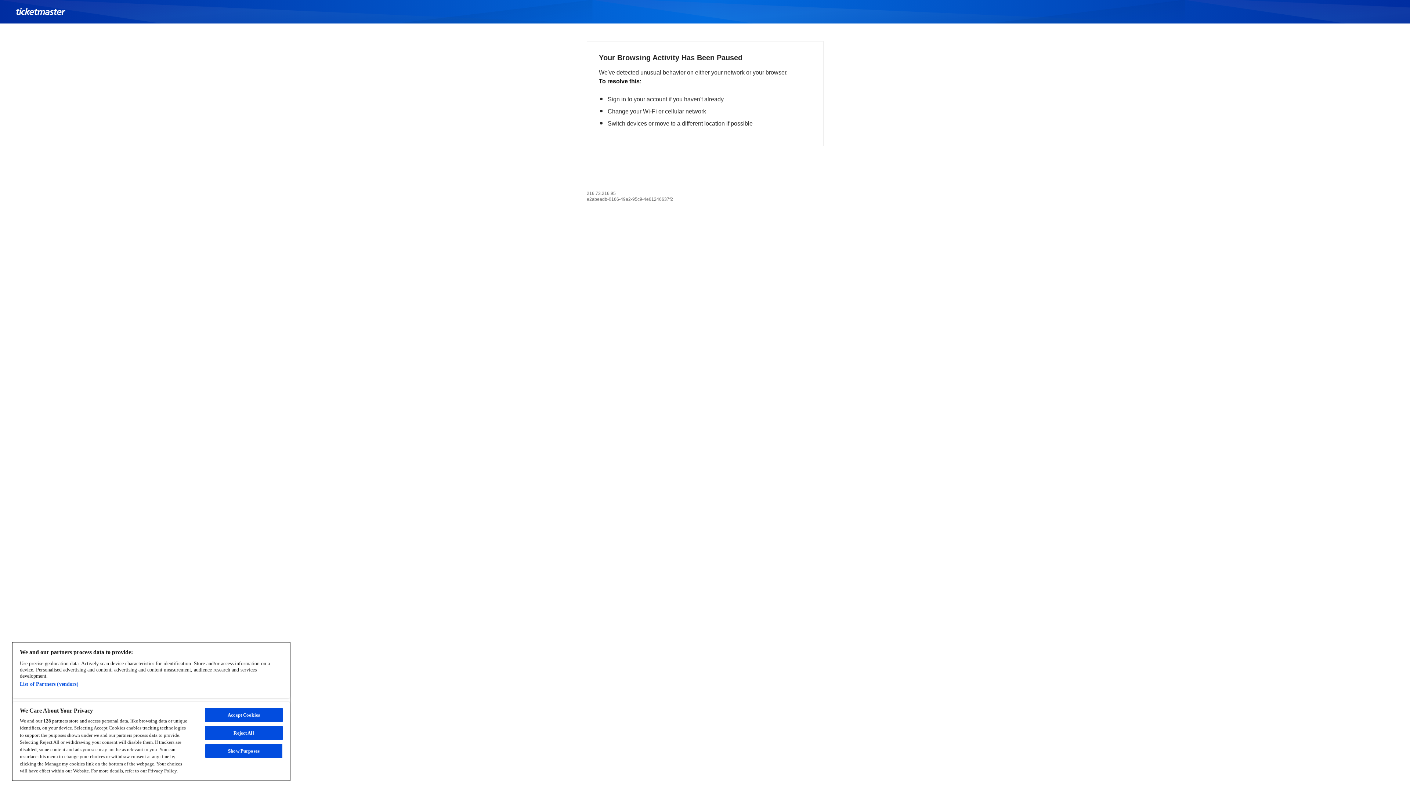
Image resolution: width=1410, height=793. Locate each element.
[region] (151, 711)
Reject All (244, 733)
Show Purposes (244, 751)
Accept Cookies (244, 715)
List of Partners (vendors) (49, 684)
